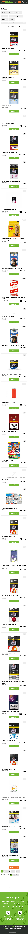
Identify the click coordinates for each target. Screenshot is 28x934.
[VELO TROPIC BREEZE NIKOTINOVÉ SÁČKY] (14, 788)
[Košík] (19, 2)
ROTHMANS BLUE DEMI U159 (10, 855)
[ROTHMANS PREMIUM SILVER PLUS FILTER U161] (14, 672)
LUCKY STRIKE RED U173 (9, 624)
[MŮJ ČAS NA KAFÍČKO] (14, 119)
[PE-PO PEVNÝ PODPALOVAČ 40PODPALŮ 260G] (14, 288)
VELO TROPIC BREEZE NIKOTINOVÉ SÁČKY (13, 798)
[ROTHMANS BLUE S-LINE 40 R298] (14, 817)
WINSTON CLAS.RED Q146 (9, 48)
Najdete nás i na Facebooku (13, 928)
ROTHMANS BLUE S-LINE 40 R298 (11, 826)
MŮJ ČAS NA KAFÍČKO (8, 123)
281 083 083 (6, 926)
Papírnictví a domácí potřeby (8, 22)
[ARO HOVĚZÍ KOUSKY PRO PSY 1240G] (14, 259)
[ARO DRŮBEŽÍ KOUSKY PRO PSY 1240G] (14, 336)
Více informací (4, 51)
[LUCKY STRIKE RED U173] (14, 615)
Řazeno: (20, 26)
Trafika (3, 12)
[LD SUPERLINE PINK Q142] (14, 200)
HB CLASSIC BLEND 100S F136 (10, 595)
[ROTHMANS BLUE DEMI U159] (14, 846)
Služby (12, 19)
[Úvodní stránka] (7, 2)
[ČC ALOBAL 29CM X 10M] (14, 312)
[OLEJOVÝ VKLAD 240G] (14, 393)
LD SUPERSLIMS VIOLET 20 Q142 (11, 181)
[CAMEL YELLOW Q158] (14, 68)
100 (16, 874)
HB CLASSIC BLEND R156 (8, 769)
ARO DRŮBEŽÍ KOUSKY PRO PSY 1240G (13, 345)
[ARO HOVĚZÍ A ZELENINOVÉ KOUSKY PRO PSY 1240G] (14, 474)
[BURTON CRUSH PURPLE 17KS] (14, 702)
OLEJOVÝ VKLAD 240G (8, 402)
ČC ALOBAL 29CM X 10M (8, 316)
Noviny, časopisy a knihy (15, 16)
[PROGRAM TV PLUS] (14, 450)
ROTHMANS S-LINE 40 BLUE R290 (11, 374)
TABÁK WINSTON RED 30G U (10, 152)
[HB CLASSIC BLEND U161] (14, 643)
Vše (18, 874)
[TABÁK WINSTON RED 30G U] (14, 143)
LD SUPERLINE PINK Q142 (9, 210)
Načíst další (13, 867)
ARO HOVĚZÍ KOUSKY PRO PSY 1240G (12, 268)
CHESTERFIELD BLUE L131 (9, 740)
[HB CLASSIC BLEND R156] (14, 760)
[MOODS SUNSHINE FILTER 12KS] (14, 422)
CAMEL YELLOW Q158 (8, 77)
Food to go (4, 16)
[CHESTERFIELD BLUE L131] (14, 731)
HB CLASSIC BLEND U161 (8, 653)
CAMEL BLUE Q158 (7, 106)
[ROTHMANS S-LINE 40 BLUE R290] (14, 364)
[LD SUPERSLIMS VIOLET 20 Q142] (14, 171)
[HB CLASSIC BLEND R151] (14, 527)
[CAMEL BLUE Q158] (14, 96)
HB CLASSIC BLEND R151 (8, 537)
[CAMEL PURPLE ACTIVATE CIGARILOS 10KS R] (14, 556)
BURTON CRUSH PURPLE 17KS (10, 712)
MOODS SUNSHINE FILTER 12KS (10, 431)
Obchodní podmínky (13, 932)
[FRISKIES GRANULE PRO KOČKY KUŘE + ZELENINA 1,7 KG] (14, 229)
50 (13, 874)
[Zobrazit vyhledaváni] (23, 2)
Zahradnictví (22, 22)
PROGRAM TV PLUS (7, 460)
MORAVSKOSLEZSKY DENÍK (9, 508)
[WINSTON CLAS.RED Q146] (14, 39)
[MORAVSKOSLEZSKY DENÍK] (14, 498)
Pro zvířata (4, 19)
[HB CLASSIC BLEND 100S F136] (14, 586)
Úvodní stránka (4, 6)
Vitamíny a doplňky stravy (15, 12)
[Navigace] (26, 2)
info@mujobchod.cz (19, 926)
